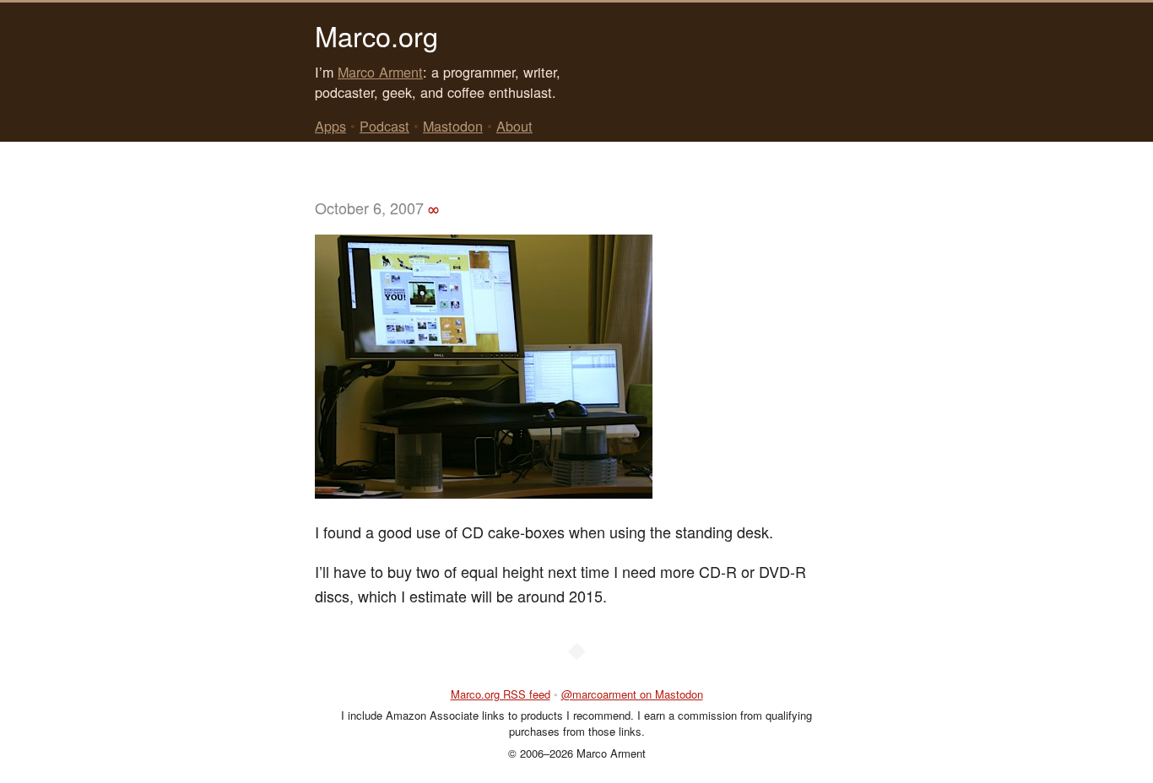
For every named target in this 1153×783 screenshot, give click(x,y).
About (514, 126)
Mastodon (453, 126)
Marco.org (376, 35)
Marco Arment (380, 72)
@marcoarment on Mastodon (632, 694)
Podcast (384, 126)
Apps (330, 126)
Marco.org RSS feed (500, 694)
